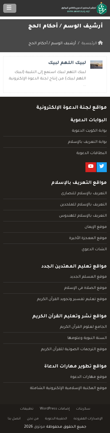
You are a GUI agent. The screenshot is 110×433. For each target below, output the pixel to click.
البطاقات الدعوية (91, 153)
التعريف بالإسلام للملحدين (83, 205)
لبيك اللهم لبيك (67, 63)
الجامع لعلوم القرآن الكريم (83, 327)
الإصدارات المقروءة (88, 419)
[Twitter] (102, 167)
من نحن (33, 419)
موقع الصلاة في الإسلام (85, 288)
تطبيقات (26, 409)
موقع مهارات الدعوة (88, 377)
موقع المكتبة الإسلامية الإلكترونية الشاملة (68, 388)
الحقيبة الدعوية (56, 419)
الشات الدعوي (94, 250)
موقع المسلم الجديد (88, 277)
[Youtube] (90, 167)
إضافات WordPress (55, 409)
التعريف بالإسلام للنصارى (84, 194)
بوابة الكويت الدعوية (89, 131)
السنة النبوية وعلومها (87, 338)
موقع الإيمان (96, 227)
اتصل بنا (14, 419)
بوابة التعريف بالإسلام (87, 142)
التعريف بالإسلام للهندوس (83, 216)
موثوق (39, 427)
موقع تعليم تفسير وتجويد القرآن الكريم (72, 299)
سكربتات (83, 409)
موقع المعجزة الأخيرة (88, 238)
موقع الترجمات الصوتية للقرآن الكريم (74, 349)
